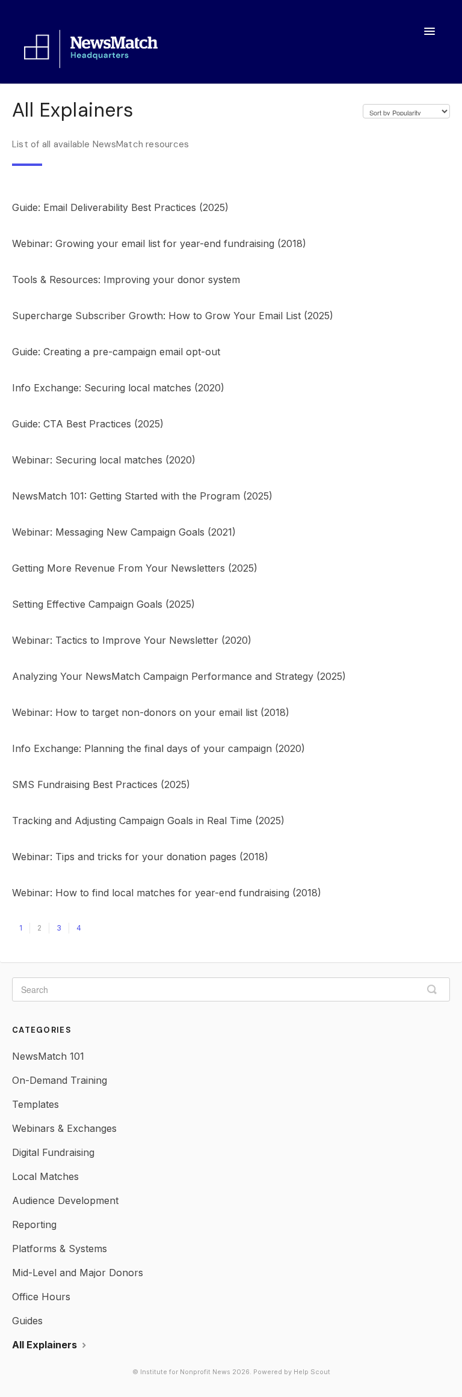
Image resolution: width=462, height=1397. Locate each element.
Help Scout (312, 1372)
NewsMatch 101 (48, 1056)
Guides (27, 1321)
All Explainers (45, 1345)
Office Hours (41, 1297)
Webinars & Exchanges (64, 1128)
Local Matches (45, 1176)
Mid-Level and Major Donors (77, 1273)
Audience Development (65, 1200)
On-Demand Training (59, 1080)
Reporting (34, 1224)
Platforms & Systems (59, 1249)
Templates (35, 1104)
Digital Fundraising (53, 1152)
